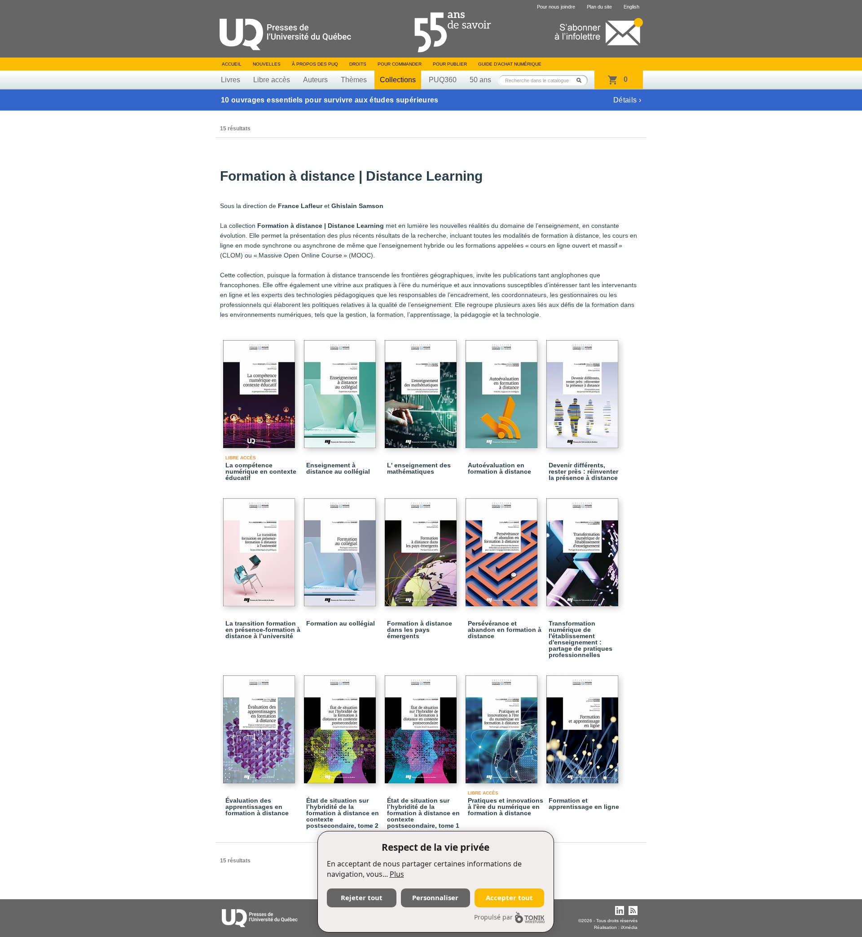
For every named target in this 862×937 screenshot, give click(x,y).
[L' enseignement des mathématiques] (422, 390)
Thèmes (354, 80)
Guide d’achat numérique (509, 64)
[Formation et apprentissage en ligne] (583, 725)
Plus (397, 874)
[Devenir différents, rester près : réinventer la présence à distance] (583, 390)
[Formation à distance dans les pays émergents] (422, 548)
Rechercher (581, 80)
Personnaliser (435, 897)
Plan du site (599, 6)
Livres (230, 80)
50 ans (480, 80)
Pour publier (450, 64)
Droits (357, 64)
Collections (398, 80)
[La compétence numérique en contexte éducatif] (260, 390)
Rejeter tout (362, 897)
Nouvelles (267, 64)
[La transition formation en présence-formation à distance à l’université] (260, 548)
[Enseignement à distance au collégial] (341, 390)
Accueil (232, 64)
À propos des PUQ (315, 64)
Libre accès (271, 80)
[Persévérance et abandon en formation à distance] (502, 548)
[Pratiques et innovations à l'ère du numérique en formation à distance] (502, 725)
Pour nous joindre (556, 6)
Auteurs (315, 80)
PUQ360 (443, 80)
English (631, 6)
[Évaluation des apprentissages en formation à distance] (260, 725)
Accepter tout (509, 897)
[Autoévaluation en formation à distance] (502, 390)
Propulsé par (493, 917)
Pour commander (400, 64)
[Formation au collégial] (341, 548)
